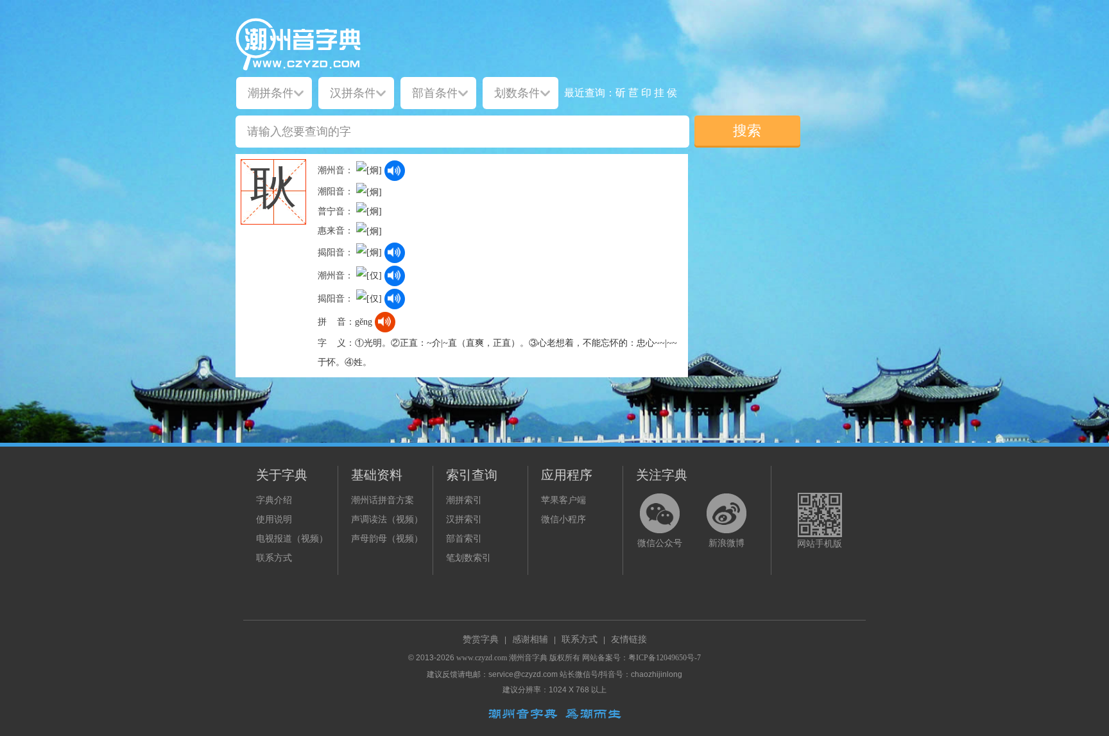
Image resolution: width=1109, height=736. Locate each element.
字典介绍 (274, 500)
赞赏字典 (481, 639)
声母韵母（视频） (387, 538)
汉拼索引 (464, 519)
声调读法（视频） (387, 519)
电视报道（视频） (292, 538)
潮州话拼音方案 (382, 500)
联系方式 (274, 558)
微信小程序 (563, 519)
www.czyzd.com (481, 657)
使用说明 (274, 519)
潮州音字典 (528, 657)
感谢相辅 (530, 639)
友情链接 (629, 639)
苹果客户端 (563, 500)
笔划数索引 (468, 558)
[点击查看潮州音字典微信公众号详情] (659, 513)
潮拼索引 (464, 500)
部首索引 (464, 538)
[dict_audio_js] (394, 170)
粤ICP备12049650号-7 (664, 657)
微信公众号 (659, 543)
